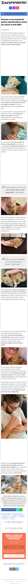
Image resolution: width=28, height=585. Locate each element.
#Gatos (14, 516)
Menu (3, 13)
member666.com (6, 29)
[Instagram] (14, 569)
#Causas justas (6, 516)
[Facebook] (10, 569)
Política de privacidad (14, 583)
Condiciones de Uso (9, 581)
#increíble (5, 518)
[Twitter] (17, 569)
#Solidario (22, 516)
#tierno (12, 518)
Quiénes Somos (19, 581)
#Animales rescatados (17, 514)
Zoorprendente (4, 579)
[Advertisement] (14, 61)
